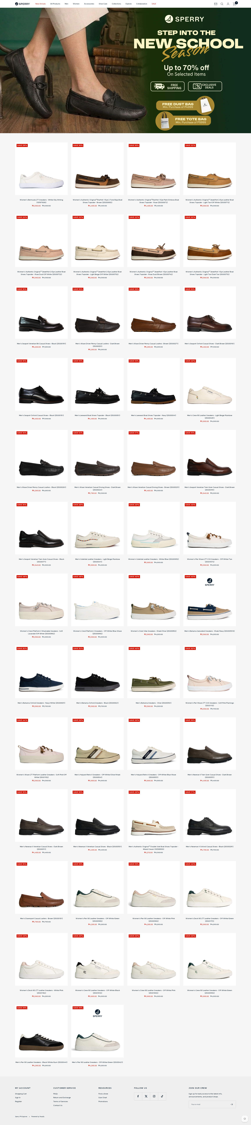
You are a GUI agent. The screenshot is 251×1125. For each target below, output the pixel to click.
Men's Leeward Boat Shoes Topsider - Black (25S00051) (97, 415)
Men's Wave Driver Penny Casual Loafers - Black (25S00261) (41, 487)
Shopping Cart (21, 1093)
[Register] (232, 1104)
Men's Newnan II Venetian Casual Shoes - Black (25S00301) (97, 846)
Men (66, 3)
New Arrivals (40, 3)
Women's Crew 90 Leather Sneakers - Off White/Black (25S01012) (97, 991)
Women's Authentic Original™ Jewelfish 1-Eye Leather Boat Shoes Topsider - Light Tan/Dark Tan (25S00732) (210, 273)
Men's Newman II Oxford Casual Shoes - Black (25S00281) (209, 846)
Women (76, 3)
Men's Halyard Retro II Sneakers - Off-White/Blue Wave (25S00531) (153, 775)
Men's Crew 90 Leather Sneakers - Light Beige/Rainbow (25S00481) (209, 416)
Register (18, 1101)
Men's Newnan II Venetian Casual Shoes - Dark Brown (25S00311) (41, 847)
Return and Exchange (62, 1097)
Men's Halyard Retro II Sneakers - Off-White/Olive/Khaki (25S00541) (97, 775)
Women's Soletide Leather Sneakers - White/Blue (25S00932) (153, 559)
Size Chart (102, 1097)
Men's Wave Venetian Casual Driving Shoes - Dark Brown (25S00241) (98, 488)
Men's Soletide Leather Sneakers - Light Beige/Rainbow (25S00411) (97, 560)
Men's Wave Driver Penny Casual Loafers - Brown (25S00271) (153, 343)
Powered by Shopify (37, 1116)
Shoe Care (103, 3)
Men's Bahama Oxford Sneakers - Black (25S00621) (97, 703)
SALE (154, 3)
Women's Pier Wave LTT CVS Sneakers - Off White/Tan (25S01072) (209, 560)
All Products (55, 3)
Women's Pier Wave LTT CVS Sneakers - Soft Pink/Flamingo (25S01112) (209, 704)
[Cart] (234, 3)
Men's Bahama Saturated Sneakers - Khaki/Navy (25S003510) (209, 631)
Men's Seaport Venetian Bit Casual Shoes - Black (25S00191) (41, 343)
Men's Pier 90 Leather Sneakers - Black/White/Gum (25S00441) (41, 1062)
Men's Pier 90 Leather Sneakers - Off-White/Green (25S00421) (97, 1062)
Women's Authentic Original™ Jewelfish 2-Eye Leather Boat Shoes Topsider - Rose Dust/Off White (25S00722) (41, 273)
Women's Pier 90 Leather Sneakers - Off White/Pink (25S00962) (153, 919)
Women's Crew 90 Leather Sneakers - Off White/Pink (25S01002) (153, 991)
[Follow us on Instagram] (154, 1096)
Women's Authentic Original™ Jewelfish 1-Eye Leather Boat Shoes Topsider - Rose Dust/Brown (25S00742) (154, 273)
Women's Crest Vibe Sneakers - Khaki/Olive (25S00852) (153, 631)
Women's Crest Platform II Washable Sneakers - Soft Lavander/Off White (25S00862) (41, 632)
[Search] (222, 4)
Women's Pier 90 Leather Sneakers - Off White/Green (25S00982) (97, 919)
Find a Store (103, 1093)
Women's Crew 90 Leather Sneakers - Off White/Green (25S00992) (209, 991)
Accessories (89, 3)
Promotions (103, 1101)
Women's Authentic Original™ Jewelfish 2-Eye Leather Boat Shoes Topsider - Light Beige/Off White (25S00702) (97, 273)
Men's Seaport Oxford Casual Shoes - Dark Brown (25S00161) (209, 343)
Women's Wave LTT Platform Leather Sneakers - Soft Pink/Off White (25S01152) (41, 775)
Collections (116, 3)
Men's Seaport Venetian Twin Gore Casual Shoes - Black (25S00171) (41, 560)
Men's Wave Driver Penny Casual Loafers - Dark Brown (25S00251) (98, 344)
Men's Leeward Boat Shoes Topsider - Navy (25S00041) (153, 415)
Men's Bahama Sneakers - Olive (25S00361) (153, 703)
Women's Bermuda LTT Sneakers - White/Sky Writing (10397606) (41, 201)
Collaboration (141, 3)
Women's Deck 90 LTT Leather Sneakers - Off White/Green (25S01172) (210, 919)
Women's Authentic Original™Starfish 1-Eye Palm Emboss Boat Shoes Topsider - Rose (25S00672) (153, 201)
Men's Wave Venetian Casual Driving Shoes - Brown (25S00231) (153, 487)
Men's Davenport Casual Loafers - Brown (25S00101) (41, 918)
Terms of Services (60, 1101)
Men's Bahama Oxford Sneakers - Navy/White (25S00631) (41, 703)
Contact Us (57, 1105)
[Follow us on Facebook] (138, 1096)
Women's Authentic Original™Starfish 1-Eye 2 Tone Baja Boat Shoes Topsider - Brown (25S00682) (97, 201)
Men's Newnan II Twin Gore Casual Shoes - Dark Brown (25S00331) (210, 775)
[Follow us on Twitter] (146, 1096)
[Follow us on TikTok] (162, 1096)
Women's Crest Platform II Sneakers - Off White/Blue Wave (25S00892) (97, 632)
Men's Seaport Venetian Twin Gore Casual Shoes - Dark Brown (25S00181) (210, 488)
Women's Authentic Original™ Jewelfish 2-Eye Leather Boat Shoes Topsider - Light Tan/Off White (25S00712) (209, 201)
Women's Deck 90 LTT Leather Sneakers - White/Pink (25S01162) (41, 991)
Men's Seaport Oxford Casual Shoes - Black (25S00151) (41, 415)
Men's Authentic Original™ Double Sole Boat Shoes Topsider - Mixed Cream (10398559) (153, 847)
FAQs (55, 1093)
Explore (129, 3)
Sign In (17, 1097)
